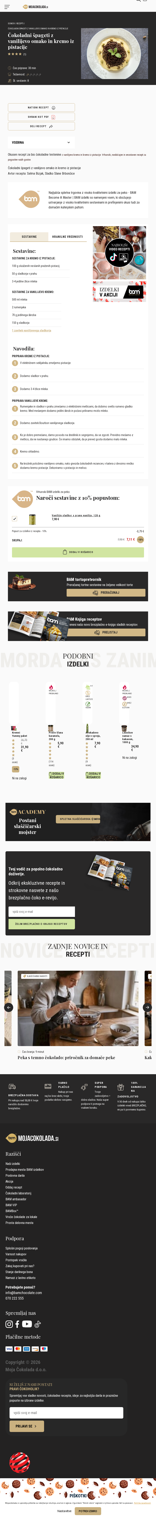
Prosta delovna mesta (19, 1223)
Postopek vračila (16, 1260)
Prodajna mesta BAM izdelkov (24, 1170)
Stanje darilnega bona (19, 1272)
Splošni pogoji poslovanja (21, 1248)
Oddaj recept (13, 1187)
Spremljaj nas (20, 1313)
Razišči (13, 1153)
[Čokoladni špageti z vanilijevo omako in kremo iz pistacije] (22, 7)
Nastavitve (64, 1511)
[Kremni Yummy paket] (14, 703)
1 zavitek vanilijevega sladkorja (31, 330)
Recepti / (20, 23)
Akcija (9, 1181)
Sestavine (29, 236)
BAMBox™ (11, 1211)
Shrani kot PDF (39, 117)
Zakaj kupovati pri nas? (19, 1266)
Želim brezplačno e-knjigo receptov (41, 924)
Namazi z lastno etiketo (20, 1278)
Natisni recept (39, 107)
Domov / (12, 23)
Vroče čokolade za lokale (21, 1217)
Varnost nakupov (15, 1254)
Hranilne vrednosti (67, 236)
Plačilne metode (23, 1336)
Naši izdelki (12, 1164)
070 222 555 (14, 1298)
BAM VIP (11, 1205)
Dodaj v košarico (80, 552)
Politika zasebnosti (142, 1503)
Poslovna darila (15, 1175)
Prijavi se (24, 1426)
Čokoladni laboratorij (18, 1193)
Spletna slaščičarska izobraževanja (80, 819)
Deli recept (38, 126)
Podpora (14, 1238)
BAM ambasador (15, 1199)
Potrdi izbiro (88, 1511)
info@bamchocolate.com (23, 1293)
